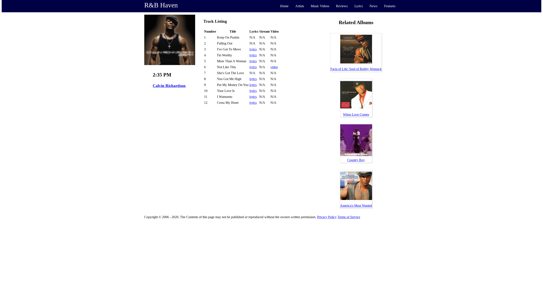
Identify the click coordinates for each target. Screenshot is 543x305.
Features (389, 6)
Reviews (342, 6)
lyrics (253, 49)
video (274, 67)
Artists (299, 6)
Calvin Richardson (169, 85)
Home (284, 6)
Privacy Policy (327, 217)
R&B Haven (161, 5)
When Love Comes (356, 114)
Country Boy (356, 160)
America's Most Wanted (356, 205)
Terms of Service (348, 217)
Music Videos (320, 6)
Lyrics (358, 6)
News (373, 6)
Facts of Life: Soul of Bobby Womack (356, 69)
